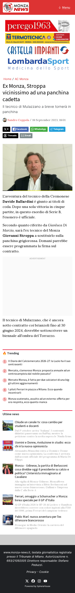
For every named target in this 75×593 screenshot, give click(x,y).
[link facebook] (33, 581)
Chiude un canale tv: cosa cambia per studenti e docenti (38, 424)
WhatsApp (40, 129)
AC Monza (21, 79)
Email (28, 135)
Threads (12, 135)
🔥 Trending (11, 353)
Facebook (21, 129)
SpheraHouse (43, 586)
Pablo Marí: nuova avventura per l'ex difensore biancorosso (38, 518)
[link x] (27, 581)
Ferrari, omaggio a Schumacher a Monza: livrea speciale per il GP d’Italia (41, 498)
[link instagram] (39, 581)
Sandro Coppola (18, 120)
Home (7, 79)
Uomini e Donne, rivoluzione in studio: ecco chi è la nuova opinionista (43, 444)
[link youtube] (45, 581)
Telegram (58, 129)
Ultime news (11, 414)
